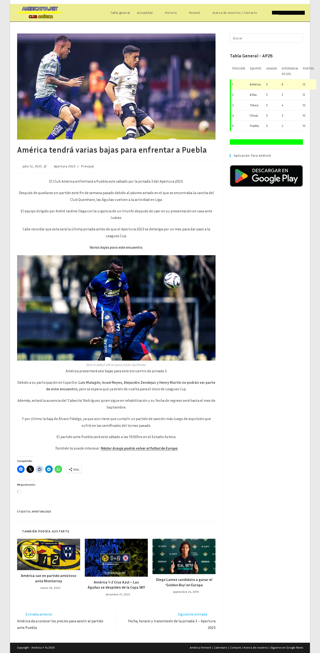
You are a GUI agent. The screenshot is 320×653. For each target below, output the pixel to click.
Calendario (220, 647)
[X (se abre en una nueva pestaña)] (275, 13)
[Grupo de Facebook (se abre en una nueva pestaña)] (288, 13)
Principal (87, 166)
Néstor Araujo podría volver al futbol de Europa (139, 448)
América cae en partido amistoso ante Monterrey (48, 578)
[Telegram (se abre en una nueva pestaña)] (301, 13)
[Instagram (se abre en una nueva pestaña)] (295, 13)
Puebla (254, 126)
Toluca (254, 105)
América (255, 84)
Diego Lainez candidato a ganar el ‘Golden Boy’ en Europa (184, 582)
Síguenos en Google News (287, 647)
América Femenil (200, 647)
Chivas (254, 115)
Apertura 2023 (65, 166)
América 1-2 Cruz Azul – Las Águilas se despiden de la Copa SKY (116, 585)
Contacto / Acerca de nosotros (249, 647)
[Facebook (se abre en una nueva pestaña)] (282, 13)
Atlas (253, 94)
